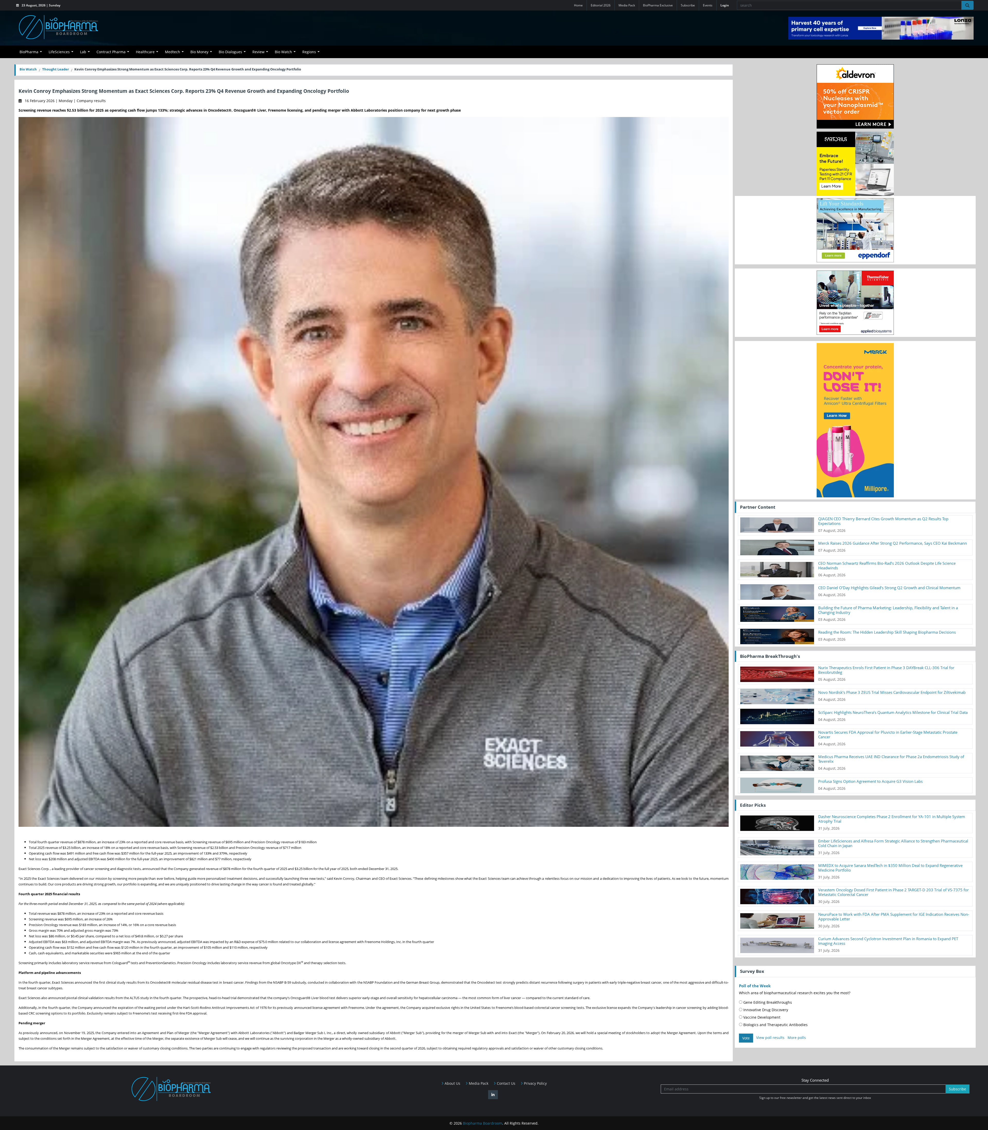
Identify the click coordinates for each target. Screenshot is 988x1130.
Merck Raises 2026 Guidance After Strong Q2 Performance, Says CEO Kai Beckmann (892, 543)
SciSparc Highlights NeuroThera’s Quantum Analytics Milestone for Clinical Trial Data (893, 712)
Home (578, 5)
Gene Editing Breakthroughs (767, 1002)
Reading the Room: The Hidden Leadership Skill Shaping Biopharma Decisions (887, 632)
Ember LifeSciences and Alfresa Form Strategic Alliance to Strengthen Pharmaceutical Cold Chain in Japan (893, 843)
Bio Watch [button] (283, 51)
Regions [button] (309, 51)
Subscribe (688, 5)
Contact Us (505, 1083)
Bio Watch (28, 69)
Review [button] (258, 51)
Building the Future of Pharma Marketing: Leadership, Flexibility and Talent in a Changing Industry (888, 610)
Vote (746, 1038)
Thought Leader (55, 69)
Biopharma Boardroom (482, 1123)
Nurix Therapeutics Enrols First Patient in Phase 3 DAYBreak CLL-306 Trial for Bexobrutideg (886, 670)
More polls (797, 1037)
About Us (452, 1083)
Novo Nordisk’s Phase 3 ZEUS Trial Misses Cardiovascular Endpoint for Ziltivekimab (892, 692)
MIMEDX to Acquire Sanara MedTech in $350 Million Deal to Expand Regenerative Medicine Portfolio (890, 868)
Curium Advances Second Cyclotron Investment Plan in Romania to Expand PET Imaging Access (888, 941)
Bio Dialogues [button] (230, 51)
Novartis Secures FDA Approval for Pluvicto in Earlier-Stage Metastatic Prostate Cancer (887, 734)
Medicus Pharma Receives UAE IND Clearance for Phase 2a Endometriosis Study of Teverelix (891, 759)
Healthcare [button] (145, 51)
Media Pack (627, 5)
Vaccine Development (761, 1017)
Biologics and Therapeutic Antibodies (775, 1024)
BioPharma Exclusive (658, 5)
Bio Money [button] (199, 51)
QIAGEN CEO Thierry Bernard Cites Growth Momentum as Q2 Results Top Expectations (883, 521)
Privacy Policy (535, 1083)
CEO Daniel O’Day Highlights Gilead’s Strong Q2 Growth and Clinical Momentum (889, 587)
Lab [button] (83, 51)
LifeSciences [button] (59, 51)
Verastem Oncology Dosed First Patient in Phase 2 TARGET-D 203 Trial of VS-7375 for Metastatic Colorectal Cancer (893, 892)
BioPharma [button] (29, 51)
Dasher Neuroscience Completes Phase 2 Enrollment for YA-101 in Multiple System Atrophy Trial (891, 819)
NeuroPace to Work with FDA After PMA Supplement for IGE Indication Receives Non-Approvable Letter (893, 916)
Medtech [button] (172, 51)
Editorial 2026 (601, 5)
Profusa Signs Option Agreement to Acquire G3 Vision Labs (870, 781)
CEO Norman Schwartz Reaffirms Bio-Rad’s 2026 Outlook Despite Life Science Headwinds (887, 565)
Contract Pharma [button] (111, 51)
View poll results (770, 1037)
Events (707, 5)
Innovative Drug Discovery (765, 1009)
